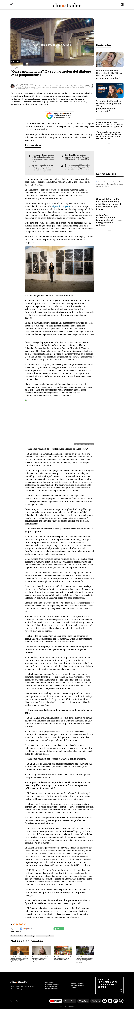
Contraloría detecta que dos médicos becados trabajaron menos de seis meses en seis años (43, 158)
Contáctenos (73, 987)
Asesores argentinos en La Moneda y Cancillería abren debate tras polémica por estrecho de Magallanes (43, 168)
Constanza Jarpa (30, 936)
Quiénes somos (49, 982)
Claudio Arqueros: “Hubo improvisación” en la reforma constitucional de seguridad (109, 124)
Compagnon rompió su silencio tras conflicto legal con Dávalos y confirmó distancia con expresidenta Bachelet (41, 959)
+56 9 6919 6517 (14, 989)
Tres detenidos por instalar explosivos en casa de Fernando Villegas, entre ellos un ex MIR (77, 157)
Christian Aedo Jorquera (26, 84)
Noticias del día (106, 174)
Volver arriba (14, 1001)
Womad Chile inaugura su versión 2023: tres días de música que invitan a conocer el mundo (63, 958)
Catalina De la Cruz (17, 936)
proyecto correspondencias (45, 936)
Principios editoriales (51, 986)
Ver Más (87, 86)
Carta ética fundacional (52, 984)
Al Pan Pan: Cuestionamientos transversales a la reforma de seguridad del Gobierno (109, 220)
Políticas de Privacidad (51, 988)
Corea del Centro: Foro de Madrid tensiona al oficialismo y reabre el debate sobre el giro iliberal (108, 204)
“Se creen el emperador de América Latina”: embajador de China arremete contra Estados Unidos (109, 135)
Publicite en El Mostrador (77, 983)
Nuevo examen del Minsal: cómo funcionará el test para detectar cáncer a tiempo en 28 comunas (77, 167)
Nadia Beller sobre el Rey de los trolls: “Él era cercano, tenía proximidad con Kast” (109, 74)
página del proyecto (61, 206)
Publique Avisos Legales (77, 985)
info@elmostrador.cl (24, 989)
